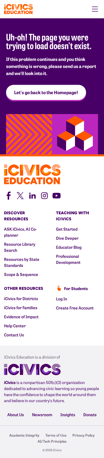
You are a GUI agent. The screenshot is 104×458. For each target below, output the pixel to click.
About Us (15, 414)
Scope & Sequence (21, 274)
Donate (90, 414)
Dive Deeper (67, 238)
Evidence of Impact (21, 316)
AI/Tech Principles (52, 441)
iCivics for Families (20, 307)
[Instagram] (44, 195)
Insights (67, 414)
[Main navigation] (95, 9)
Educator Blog (69, 247)
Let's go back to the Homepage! (46, 92)
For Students (76, 288)
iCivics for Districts (21, 298)
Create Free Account (75, 307)
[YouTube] (57, 195)
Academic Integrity (24, 435)
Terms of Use (55, 435)
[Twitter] (20, 195)
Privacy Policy (83, 435)
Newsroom (42, 414)
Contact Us (14, 334)
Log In (61, 298)
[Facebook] (8, 195)
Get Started (66, 229)
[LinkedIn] (32, 195)
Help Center (15, 325)
